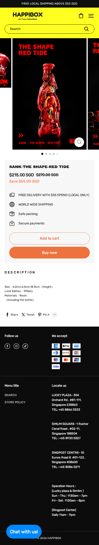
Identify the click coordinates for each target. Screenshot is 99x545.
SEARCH (11, 395)
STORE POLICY (15, 402)
